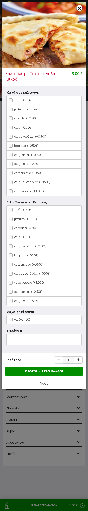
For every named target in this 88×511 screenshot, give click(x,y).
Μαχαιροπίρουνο (20, 312)
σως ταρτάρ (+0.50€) (28, 292)
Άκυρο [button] (44, 383)
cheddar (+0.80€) (25, 118)
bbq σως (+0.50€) (26, 146)
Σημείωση (14, 330)
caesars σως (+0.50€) (28, 173)
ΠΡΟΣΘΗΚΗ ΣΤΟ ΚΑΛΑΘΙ (44, 371)
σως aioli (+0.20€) (26, 164)
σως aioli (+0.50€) (26, 301)
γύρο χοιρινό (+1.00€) (29, 191)
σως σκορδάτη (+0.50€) (30, 136)
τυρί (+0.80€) (22, 100)
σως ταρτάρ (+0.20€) (28, 155)
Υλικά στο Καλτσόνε (22, 93)
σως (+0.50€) (22, 127)
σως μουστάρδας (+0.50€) (32, 182)
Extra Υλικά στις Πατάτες (26, 202)
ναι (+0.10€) (22, 319)
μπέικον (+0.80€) (25, 109)
